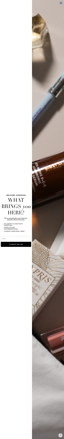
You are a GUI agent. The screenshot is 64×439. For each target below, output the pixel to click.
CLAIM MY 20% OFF (16, 244)
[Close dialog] (61, 3)
